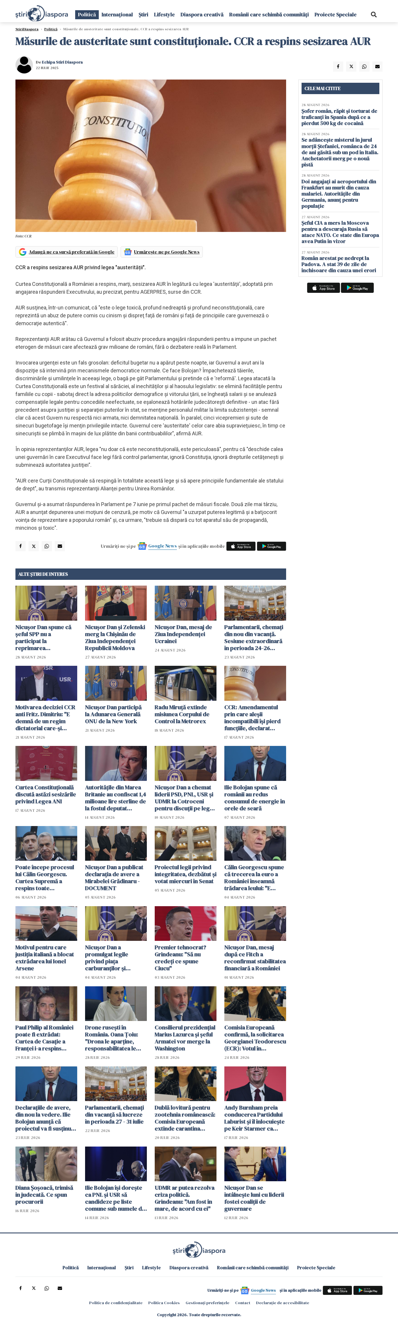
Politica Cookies (164, 1303)
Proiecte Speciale (336, 14)
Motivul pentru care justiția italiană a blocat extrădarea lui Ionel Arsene (44, 958)
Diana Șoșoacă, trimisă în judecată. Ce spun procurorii (44, 1194)
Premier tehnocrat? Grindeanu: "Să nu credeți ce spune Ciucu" (180, 958)
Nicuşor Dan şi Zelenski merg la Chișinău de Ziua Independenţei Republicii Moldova (115, 638)
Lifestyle (164, 14)
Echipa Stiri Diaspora (62, 62)
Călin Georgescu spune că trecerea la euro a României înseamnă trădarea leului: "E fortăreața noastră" (254, 878)
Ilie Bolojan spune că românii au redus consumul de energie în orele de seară (254, 798)
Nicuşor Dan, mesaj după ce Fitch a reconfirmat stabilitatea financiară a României (255, 958)
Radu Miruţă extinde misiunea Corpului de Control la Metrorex (182, 714)
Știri (143, 14)
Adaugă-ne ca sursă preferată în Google (72, 252)
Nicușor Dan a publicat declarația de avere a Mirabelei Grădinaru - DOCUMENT (114, 878)
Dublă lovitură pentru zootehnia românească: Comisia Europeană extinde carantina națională (185, 1118)
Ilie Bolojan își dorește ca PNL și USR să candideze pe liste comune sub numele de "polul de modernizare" (115, 1198)
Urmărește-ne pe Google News (167, 252)
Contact (242, 1303)
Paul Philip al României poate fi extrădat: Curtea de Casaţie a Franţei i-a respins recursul (44, 1038)
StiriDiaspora (26, 29)
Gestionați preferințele (207, 1303)
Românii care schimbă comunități (269, 14)
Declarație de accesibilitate (282, 1303)
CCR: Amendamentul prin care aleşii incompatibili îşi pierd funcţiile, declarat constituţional (252, 718)
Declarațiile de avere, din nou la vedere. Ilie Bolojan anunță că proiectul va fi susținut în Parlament (44, 1118)
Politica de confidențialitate (115, 1303)
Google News (162, 546)
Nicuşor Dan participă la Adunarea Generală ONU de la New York (113, 714)
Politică (87, 14)
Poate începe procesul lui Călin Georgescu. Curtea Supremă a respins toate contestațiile (44, 878)
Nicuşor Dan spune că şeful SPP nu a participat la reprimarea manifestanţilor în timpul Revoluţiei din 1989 (43, 638)
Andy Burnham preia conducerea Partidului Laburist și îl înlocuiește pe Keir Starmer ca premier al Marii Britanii (254, 1118)
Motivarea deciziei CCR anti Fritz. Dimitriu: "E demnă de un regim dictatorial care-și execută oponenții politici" (45, 718)
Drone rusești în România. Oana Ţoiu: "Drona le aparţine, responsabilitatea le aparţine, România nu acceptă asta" (112, 1038)
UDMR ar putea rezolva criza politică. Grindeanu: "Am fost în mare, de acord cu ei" (184, 1198)
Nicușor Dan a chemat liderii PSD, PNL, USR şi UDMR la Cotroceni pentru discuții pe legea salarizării (185, 798)
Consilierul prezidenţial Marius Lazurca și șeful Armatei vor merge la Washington (185, 1038)
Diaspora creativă (202, 14)
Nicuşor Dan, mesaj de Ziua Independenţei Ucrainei (183, 634)
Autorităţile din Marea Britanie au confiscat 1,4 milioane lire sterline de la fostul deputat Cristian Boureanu (115, 798)
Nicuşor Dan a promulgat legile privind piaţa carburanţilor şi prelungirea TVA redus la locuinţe (114, 958)
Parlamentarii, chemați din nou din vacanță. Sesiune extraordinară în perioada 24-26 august (253, 638)
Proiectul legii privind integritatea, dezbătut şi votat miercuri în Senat (185, 874)
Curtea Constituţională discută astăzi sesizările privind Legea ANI (45, 794)
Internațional (117, 14)
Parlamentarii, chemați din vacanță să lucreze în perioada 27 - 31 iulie (114, 1114)
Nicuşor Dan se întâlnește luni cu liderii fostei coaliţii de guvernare (254, 1198)
